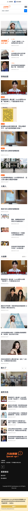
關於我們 (3, 475)
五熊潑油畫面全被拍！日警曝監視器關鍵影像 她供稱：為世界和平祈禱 (13, 333)
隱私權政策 (3, 478)
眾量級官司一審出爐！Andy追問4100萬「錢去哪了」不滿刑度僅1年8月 (13, 100)
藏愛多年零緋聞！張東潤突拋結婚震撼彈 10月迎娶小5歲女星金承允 (14, 307)
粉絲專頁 (18, 2)
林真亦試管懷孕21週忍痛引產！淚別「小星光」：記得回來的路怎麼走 (13, 32)
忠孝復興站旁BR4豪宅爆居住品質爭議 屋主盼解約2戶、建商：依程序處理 (18, 55)
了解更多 (11, 503)
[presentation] (23, 368)
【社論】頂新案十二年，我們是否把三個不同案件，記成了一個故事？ (18, 43)
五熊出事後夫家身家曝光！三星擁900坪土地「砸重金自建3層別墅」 (17, 429)
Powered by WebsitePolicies (7, 509)
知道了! (14, 506)
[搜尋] (25, 10)
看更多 (24, 256)
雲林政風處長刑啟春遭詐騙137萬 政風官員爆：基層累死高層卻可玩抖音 (18, 66)
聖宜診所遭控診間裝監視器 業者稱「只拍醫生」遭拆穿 (14, 381)
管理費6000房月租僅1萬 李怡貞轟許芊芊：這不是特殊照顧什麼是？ (13, 127)
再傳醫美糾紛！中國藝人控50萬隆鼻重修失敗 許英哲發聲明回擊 (18, 234)
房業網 (11, 2)
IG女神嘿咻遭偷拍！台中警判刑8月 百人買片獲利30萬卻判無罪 (14, 178)
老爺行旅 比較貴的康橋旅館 (10, 151)
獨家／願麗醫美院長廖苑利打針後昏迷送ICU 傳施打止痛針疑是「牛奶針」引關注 (18, 222)
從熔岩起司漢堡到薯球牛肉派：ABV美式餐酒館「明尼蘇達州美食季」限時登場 (18, 249)
